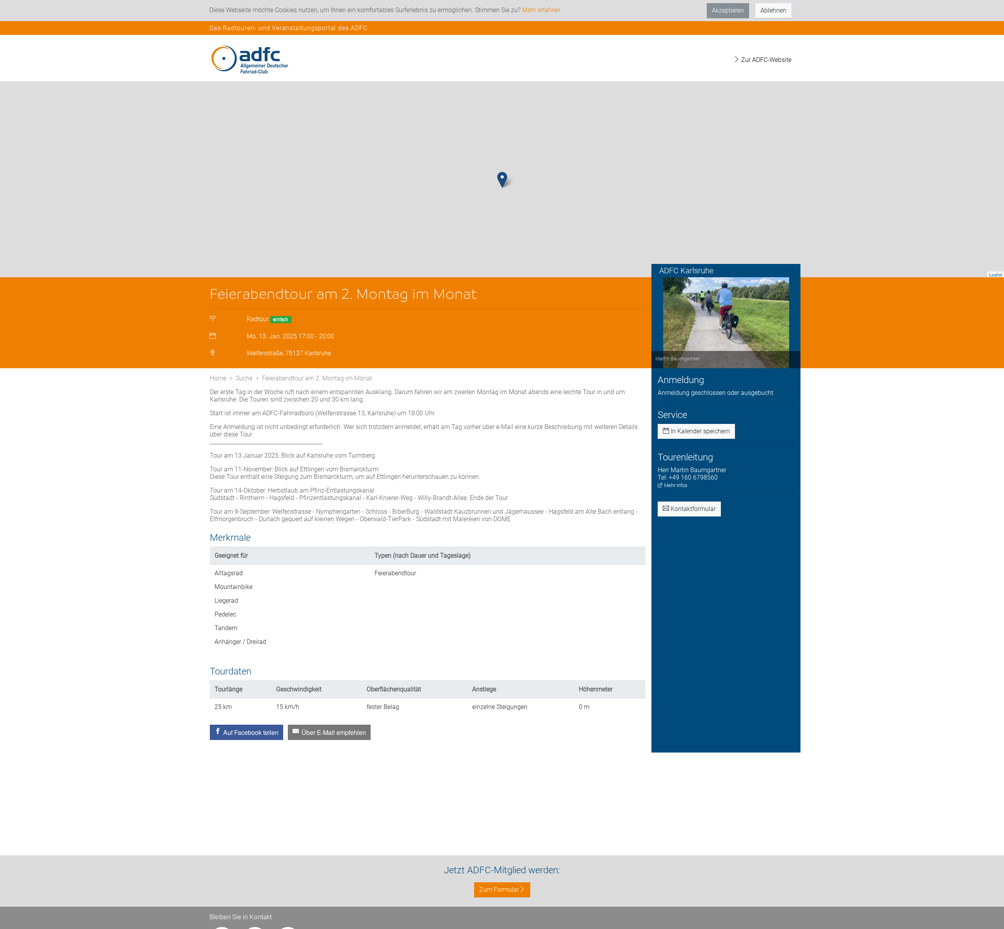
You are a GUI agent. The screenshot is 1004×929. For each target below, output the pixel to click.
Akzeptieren (728, 10)
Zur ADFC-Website (765, 60)
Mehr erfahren (541, 10)
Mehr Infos (675, 485)
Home (218, 378)
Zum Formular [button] (499, 889)
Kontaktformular (692, 509)
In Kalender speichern (699, 431)
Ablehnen (773, 10)
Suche (244, 378)
